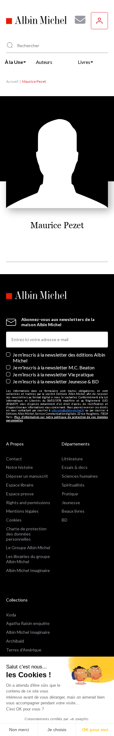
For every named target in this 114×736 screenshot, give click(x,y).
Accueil (12, 81)
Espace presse (20, 493)
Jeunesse (71, 502)
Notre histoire (19, 467)
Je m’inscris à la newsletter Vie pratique (53, 374)
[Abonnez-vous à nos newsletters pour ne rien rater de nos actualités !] (78, 20)
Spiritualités (73, 484)
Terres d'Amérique (23, 649)
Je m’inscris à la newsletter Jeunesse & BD (56, 381)
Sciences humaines (80, 476)
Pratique (70, 493)
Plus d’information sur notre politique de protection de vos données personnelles (57, 418)
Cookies (14, 519)
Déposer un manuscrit (27, 476)
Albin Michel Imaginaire (28, 570)
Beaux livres (73, 511)
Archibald (15, 641)
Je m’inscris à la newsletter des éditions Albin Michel (59, 357)
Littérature (72, 458)
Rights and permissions (28, 502)
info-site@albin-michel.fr (68, 410)
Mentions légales (22, 511)
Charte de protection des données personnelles (26, 534)
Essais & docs (75, 467)
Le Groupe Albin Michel (28, 547)
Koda (11, 614)
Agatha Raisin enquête (28, 623)
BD (64, 519)
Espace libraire (19, 484)
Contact (14, 458)
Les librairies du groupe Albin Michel (28, 559)
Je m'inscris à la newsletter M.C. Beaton (54, 367)
